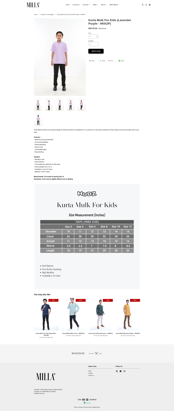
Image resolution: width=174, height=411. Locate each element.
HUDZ (95, 5)
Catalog (90, 373)
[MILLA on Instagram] (124, 372)
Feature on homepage (47, 14)
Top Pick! (86, 5)
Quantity (90, 41)
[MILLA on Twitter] (117, 372)
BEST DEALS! (114, 5)
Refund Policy (96, 407)
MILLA (103, 5)
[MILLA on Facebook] (120, 372)
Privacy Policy (88, 407)
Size (89, 33)
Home (68, 5)
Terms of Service (78, 407)
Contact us (91, 375)
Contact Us (76, 5)
